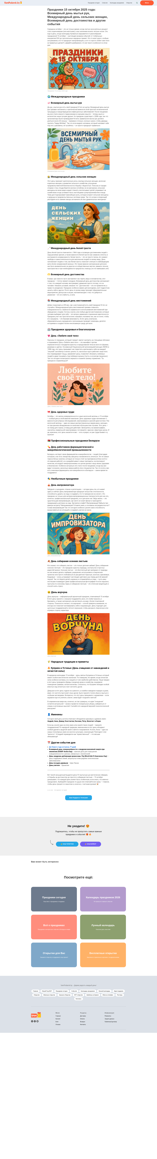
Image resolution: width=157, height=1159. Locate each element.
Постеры (119, 995)
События (105, 3)
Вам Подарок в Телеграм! (78, 798)
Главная (35, 991)
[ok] (35, 1021)
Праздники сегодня (94, 3)
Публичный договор (111, 1021)
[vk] (32, 1021)
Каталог (58, 1019)
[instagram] (37, 1021)
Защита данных (109, 1019)
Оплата (82, 1019)
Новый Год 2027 (47, 991)
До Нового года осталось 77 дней (62, 747)
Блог (57, 1021)
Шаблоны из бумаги (93, 995)
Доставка (83, 1016)
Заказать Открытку (64, 995)
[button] (137, 3)
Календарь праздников (117, 3)
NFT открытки (78, 995)
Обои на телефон (108, 995)
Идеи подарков (118, 991)
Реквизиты (108, 1016)
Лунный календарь (104, 991)
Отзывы (58, 1024)
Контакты (78, 999)
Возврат (82, 1021)
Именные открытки (49, 995)
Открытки (129, 3)
